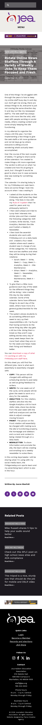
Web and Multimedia (15, 52)
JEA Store (21, 645)
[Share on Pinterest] (26, 494)
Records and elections (21, 641)
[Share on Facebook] (7, 494)
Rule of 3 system (20, 202)
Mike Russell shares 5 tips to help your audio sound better (21, 531)
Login (21, 634)
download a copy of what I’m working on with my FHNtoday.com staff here (20, 356)
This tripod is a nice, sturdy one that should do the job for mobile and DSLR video (20, 578)
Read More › (9, 537)
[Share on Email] (33, 494)
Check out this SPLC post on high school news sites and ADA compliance (21, 554)
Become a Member (21, 638)
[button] (21, 27)
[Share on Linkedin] (20, 494)
